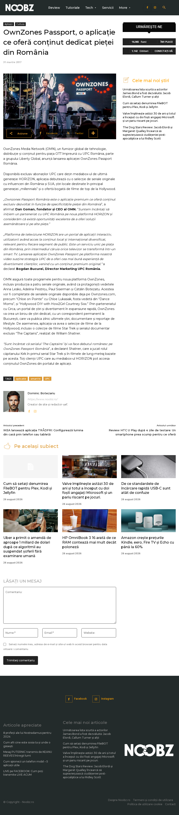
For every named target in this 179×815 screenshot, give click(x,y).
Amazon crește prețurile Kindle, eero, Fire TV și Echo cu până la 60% (147, 542)
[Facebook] (147, 7)
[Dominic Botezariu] (13, 402)
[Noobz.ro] (19, 7)
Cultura (20, 24)
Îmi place (166, 41)
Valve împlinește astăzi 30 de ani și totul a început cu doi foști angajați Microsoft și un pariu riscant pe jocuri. (149, 117)
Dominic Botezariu (41, 393)
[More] (93, 133)
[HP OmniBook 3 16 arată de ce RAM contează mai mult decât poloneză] (89, 520)
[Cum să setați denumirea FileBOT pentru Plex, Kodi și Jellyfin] (30, 466)
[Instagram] (155, 7)
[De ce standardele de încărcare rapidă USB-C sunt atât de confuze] (148, 466)
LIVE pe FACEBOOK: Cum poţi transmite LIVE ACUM (23, 772)
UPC (47, 378)
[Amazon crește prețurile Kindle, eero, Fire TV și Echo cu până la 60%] (148, 520)
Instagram (107, 699)
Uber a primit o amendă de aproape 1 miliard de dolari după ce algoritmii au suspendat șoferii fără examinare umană (27, 547)
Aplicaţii (9, 24)
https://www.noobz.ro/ (42, 399)
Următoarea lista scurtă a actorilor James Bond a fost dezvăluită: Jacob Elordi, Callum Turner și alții (146, 93)
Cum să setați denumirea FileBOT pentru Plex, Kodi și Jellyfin (145, 105)
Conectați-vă (164, 51)
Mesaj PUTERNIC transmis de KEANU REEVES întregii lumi (27, 753)
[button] (164, 8)
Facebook (80, 699)
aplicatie (21, 378)
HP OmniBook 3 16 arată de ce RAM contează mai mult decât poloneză (89, 542)
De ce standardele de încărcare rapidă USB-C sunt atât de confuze (145, 488)
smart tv (36, 378)
